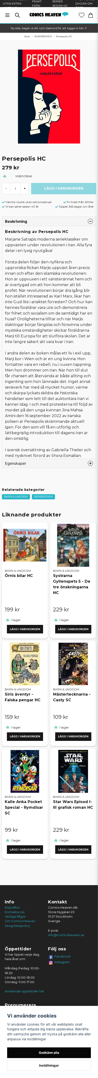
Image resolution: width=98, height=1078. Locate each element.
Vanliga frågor (15, 916)
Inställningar (49, 1065)
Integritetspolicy (17, 926)
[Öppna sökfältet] (17, 15)
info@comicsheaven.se (66, 935)
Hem (27, 36)
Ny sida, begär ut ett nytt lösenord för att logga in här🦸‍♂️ (49, 28)
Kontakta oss (14, 912)
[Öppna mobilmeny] (7, 15)
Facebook (62, 956)
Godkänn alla (49, 1053)
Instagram (62, 962)
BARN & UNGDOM (16, 496)
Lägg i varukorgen (25, 629)
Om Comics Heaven (20, 921)
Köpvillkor (12, 907)
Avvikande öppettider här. (25, 991)
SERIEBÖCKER (43, 36)
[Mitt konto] (81, 15)
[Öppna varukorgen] (90, 15)
